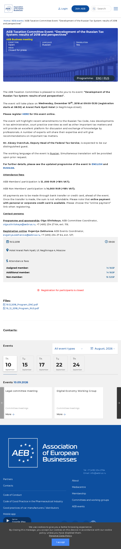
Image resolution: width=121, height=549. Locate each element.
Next (119, 403)
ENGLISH (97, 164)
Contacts (8, 485)
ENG (99, 78)
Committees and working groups (90, 500)
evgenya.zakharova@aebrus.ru (21, 235)
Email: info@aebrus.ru (95, 473)
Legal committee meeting (22, 391)
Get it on (19, 521)
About (75, 480)
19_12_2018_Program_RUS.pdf (22, 308)
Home (7, 21)
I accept (60, 542)
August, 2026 (103, 348)
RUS (106, 78)
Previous (2, 403)
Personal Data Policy (60, 535)
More (8, 414)
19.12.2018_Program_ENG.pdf (22, 304)
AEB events (17, 21)
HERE (25, 114)
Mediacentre (79, 487)
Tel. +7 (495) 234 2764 (94, 470)
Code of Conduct (12, 495)
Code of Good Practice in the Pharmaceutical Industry (33, 501)
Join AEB (80, 8)
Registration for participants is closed (62, 290)
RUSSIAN (8, 168)
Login (64, 8)
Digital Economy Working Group (76, 391)
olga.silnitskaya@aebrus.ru (19, 224)
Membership (79, 493)
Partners (8, 479)
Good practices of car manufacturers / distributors (31, 507)
